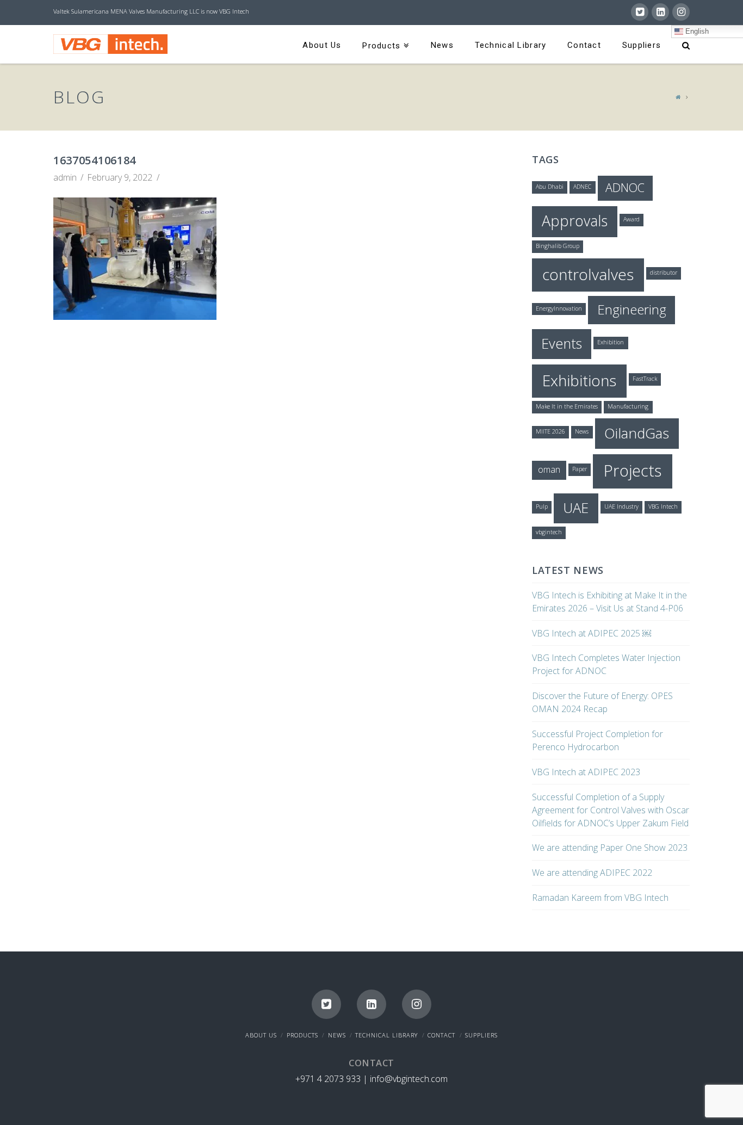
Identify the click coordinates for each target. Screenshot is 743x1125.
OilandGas (636, 433)
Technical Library (386, 1035)
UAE (576, 507)
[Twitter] (639, 12)
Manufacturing (628, 406)
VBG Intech (663, 506)
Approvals (575, 221)
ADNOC (625, 187)
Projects (632, 470)
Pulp (542, 506)
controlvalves (588, 274)
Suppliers (481, 1035)
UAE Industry (621, 506)
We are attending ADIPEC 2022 (592, 873)
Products (302, 1035)
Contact (441, 1035)
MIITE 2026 (550, 431)
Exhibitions (579, 380)
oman (549, 469)
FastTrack (645, 378)
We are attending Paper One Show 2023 (610, 848)
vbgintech (549, 532)
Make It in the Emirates (567, 406)
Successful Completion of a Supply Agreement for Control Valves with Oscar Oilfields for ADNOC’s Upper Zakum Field (610, 810)
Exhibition (610, 342)
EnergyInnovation (559, 308)
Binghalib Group (557, 246)
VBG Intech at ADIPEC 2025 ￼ (591, 633)
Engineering (631, 309)
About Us (261, 1035)
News (582, 431)
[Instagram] (681, 12)
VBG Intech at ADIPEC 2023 (586, 772)
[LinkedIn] (660, 12)
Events (561, 343)
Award (631, 219)
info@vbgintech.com (409, 1079)
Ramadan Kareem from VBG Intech (600, 898)
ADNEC (582, 186)
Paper (579, 469)
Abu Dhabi (550, 186)
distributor (663, 272)
